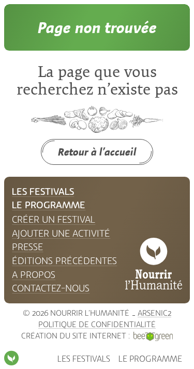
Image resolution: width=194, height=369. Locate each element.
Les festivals (83, 359)
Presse (27, 247)
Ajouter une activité (61, 233)
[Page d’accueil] (11, 358)
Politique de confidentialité (97, 324)
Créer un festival (53, 219)
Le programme (150, 359)
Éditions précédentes (64, 261)
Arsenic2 (154, 313)
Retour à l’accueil (97, 151)
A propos (33, 275)
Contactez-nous (50, 288)
